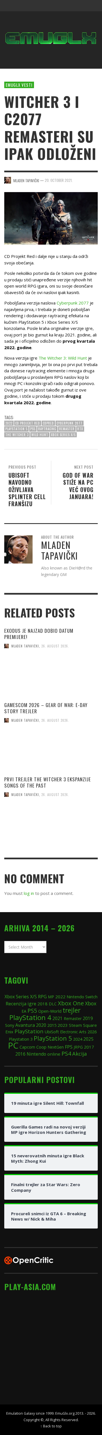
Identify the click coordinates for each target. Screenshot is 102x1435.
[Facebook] (47, 5)
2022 (8, 423)
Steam (75, 1025)
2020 (41, 1025)
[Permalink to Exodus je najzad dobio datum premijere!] (51, 678)
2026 (92, 1031)
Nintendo (36, 1054)
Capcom (27, 1047)
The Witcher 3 (17, 434)
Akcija (79, 1053)
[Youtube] (80, 5)
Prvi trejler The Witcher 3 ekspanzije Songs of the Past (47, 782)
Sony (9, 1025)
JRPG (78, 1047)
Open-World (49, 1011)
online (53, 1054)
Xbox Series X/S (63, 434)
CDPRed (48, 423)
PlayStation (28, 1031)
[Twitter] (69, 5)
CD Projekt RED (27, 423)
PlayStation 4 (30, 1017)
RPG (42, 996)
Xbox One (71, 1003)
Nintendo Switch (82, 996)
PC (13, 1045)
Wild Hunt (39, 434)
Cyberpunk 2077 (73, 303)
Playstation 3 (21, 1039)
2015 (51, 1025)
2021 (57, 1018)
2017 (89, 1047)
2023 (63, 1025)
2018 (42, 1003)
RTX (80, 429)
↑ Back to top (51, 1426)
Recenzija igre (21, 1003)
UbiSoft (51, 1031)
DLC (53, 1003)
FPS (69, 1047)
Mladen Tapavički (25, 646)
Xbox (90, 1003)
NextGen (56, 1047)
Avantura (25, 1025)
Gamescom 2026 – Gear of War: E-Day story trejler (46, 708)
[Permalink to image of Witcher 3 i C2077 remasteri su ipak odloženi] (51, 218)
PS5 (32, 429)
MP (51, 996)
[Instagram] (59, 5)
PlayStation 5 (16, 429)
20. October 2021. (59, 180)
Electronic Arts (73, 1031)
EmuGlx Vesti (19, 85)
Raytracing (47, 429)
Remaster (67, 429)
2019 (88, 1018)
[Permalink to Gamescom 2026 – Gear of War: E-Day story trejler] (51, 752)
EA (24, 1011)
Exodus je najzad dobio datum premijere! (38, 633)
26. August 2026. (55, 646)
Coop (41, 1047)
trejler (71, 1010)
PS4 (66, 1053)
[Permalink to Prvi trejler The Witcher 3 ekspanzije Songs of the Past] (51, 826)
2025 (88, 1039)
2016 (20, 1054)
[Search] (11, 5)
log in (29, 893)
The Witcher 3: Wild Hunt (63, 358)
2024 (77, 1039)
